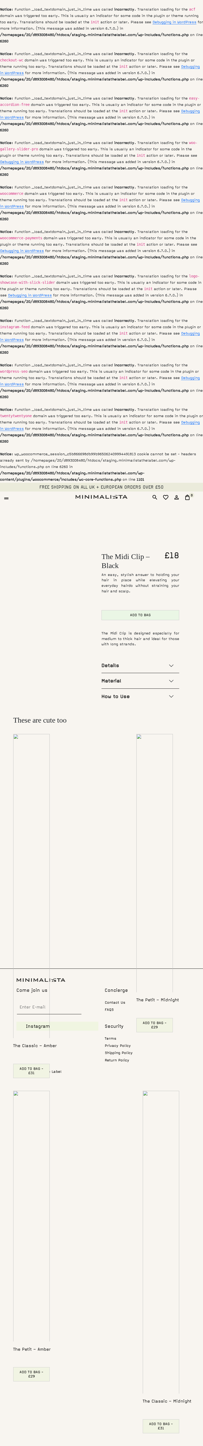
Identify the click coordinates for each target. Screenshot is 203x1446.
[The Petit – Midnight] (154, 863)
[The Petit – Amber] (31, 1216)
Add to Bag (140, 615)
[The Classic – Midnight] (161, 1242)
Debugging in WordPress (174, 22)
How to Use (116, 696)
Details (110, 665)
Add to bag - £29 (155, 1025)
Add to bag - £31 (31, 1070)
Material (111, 681)
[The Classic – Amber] (31, 886)
